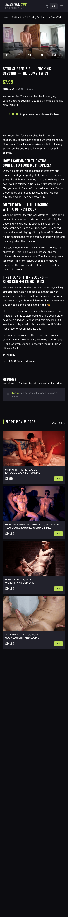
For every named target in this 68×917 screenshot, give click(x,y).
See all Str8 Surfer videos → (19, 360)
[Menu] (62, 6)
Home (6, 17)
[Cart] (47, 6)
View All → (58, 423)
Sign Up (14, 114)
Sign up (15, 393)
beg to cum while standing (47, 139)
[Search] (54, 6)
